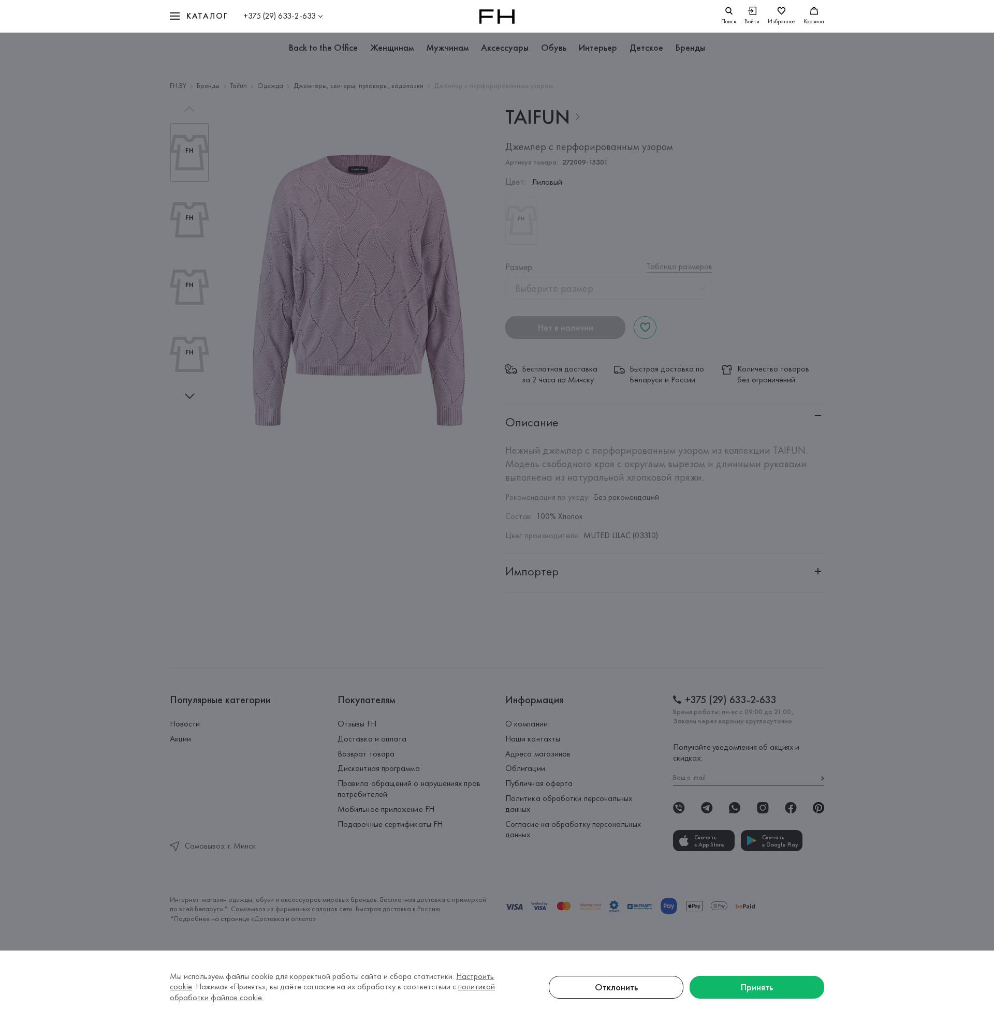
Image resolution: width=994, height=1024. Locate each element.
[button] (199, 16)
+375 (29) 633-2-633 (279, 15)
